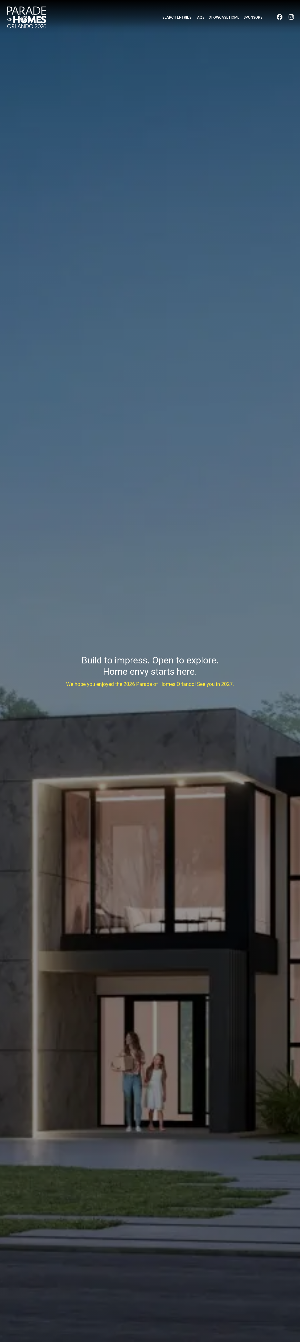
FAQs (200, 17)
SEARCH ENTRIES (176, 17)
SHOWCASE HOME (224, 17)
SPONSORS (252, 17)
